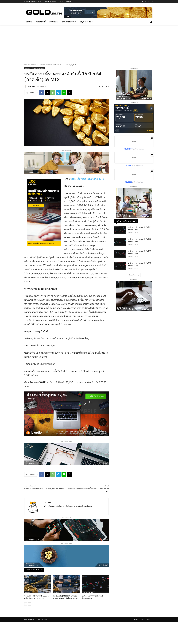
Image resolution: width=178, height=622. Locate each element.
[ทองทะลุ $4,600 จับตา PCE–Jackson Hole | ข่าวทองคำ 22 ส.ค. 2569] (37, 584)
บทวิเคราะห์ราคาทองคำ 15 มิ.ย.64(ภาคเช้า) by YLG (44, 489)
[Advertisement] (89, 43)
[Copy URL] (69, 92)
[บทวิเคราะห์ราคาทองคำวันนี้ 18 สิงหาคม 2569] (120, 266)
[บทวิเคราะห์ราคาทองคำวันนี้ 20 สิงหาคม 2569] (120, 242)
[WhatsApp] (52, 92)
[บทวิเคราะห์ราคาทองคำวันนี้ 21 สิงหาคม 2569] (95, 584)
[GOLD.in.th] (43, 12)
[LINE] (64, 92)
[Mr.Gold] (25, 86)
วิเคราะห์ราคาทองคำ (39, 68)
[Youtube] (152, 1)
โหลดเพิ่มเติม (133, 275)
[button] (151, 22)
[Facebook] (142, 1)
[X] (148, 1)
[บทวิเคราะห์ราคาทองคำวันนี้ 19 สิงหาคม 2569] (120, 254)
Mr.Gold (32, 86)
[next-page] (29, 604)
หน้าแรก (27, 65)
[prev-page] (25, 604)
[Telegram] (145, 1)
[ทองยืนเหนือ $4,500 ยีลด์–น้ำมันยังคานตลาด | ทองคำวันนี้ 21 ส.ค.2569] (66, 584)
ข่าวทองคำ (34, 65)
